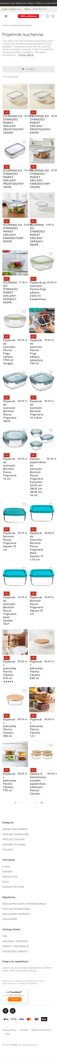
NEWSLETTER (9, 877)
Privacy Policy (9, 1030)
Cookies (24, 1030)
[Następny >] (41, 802)
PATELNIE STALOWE (13, 839)
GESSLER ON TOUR (13, 887)
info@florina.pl (15, 9)
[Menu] (5, 16)
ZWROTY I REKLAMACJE (15, 946)
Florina (5, 25)
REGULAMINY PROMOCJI (16, 914)
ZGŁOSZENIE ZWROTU (15, 951)
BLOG (5, 882)
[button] (47, 16)
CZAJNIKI (7, 849)
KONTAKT (7, 871)
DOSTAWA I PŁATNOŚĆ (15, 941)
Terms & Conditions (41, 1030)
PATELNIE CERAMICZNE (15, 834)
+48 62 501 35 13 (39, 9)
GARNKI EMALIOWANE (14, 829)
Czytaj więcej (26, 55)
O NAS (6, 866)
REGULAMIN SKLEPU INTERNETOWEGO (24, 904)
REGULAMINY (9, 919)
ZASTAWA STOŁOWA (13, 844)
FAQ (4, 936)
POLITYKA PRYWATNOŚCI (16, 909)
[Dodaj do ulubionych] (24, 87)
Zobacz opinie (14, 999)
